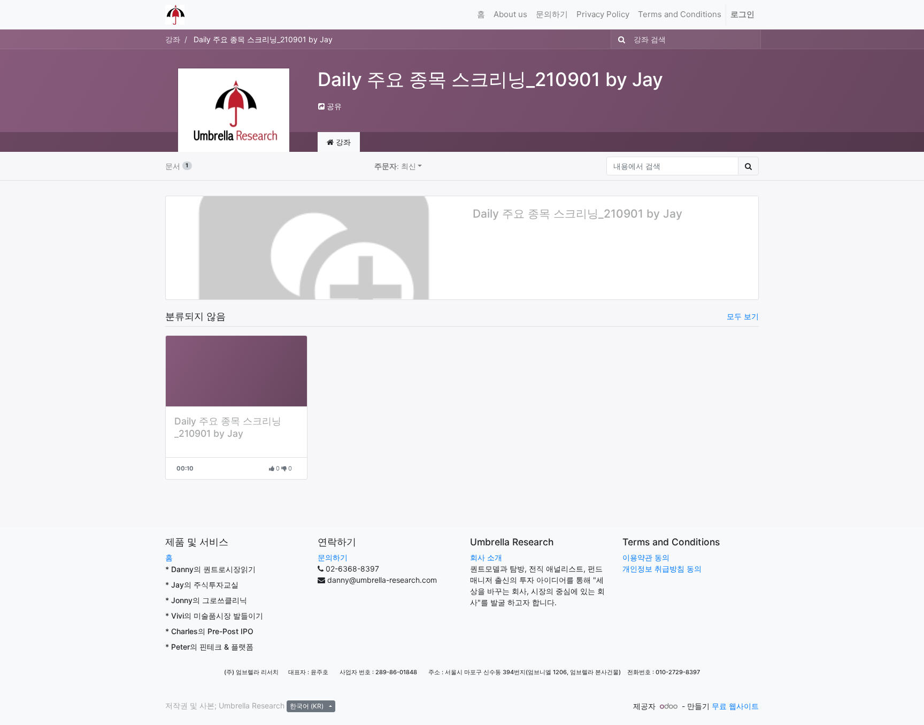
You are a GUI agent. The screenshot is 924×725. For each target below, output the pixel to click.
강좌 (172, 39)
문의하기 (333, 557)
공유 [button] (333, 106)
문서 (176, 166)
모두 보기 (743, 316)
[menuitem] (481, 14)
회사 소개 (486, 557)
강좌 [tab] (342, 141)
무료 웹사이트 (735, 706)
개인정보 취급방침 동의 (662, 568)
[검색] (619, 39)
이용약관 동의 (645, 557)
